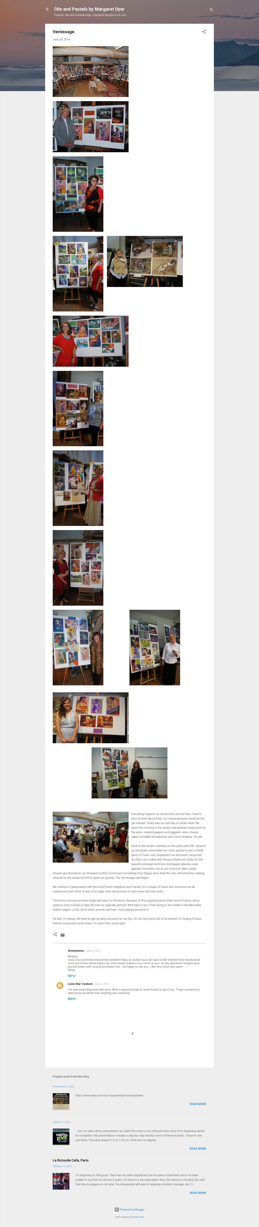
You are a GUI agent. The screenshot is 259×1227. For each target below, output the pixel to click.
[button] (204, 32)
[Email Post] (62, 936)
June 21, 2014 (93, 950)
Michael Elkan (137, 1217)
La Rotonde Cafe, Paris (71, 1160)
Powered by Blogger (132, 1209)
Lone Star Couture (80, 984)
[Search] (211, 10)
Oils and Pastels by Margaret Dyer (89, 9)
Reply (72, 975)
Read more (198, 1104)
